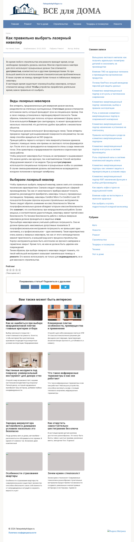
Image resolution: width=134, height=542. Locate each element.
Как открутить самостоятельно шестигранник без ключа (63, 426)
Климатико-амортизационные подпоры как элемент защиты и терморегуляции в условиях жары (109, 168)
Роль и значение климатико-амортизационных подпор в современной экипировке (106, 116)
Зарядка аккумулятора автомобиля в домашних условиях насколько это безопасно (21, 427)
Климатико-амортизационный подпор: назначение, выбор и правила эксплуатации (107, 105)
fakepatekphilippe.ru (52, 3)
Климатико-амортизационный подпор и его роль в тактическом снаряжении (108, 94)
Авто (94, 225)
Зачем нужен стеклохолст (64, 473)
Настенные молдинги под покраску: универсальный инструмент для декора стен (23, 373)
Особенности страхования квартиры (22, 474)
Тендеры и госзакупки (97, 24)
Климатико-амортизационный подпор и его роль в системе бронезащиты (107, 149)
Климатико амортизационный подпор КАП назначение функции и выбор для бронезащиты (109, 179)
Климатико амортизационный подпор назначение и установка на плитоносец (109, 127)
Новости (118, 24)
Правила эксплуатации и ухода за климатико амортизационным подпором (108, 138)
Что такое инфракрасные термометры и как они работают (63, 375)
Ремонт (28, 24)
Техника (77, 24)
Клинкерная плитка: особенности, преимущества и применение (65, 326)
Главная (15, 24)
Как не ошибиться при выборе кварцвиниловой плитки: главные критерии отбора (24, 326)
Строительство (61, 24)
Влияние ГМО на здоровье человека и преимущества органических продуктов (110, 74)
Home (8, 33)
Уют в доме (42, 24)
